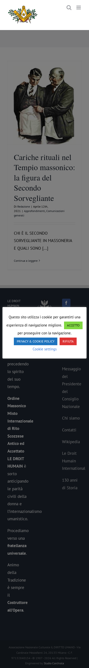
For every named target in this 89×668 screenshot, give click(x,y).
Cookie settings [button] (45, 349)
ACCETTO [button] (73, 325)
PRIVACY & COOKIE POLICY (35, 341)
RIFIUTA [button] (68, 341)
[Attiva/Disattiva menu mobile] (79, 7)
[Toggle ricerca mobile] (69, 7)
